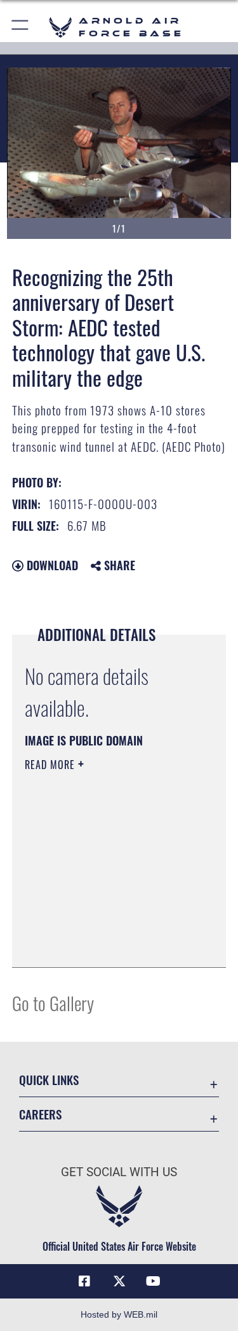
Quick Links (49, 1079)
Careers (40, 1114)
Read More (51, 764)
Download (50, 565)
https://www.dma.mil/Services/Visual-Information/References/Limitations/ (102, 926)
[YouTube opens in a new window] (153, 1281)
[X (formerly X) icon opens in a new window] (119, 1281)
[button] (20, 27)
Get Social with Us (119, 1172)
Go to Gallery (53, 1002)
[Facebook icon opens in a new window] (84, 1281)
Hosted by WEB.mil (119, 1314)
